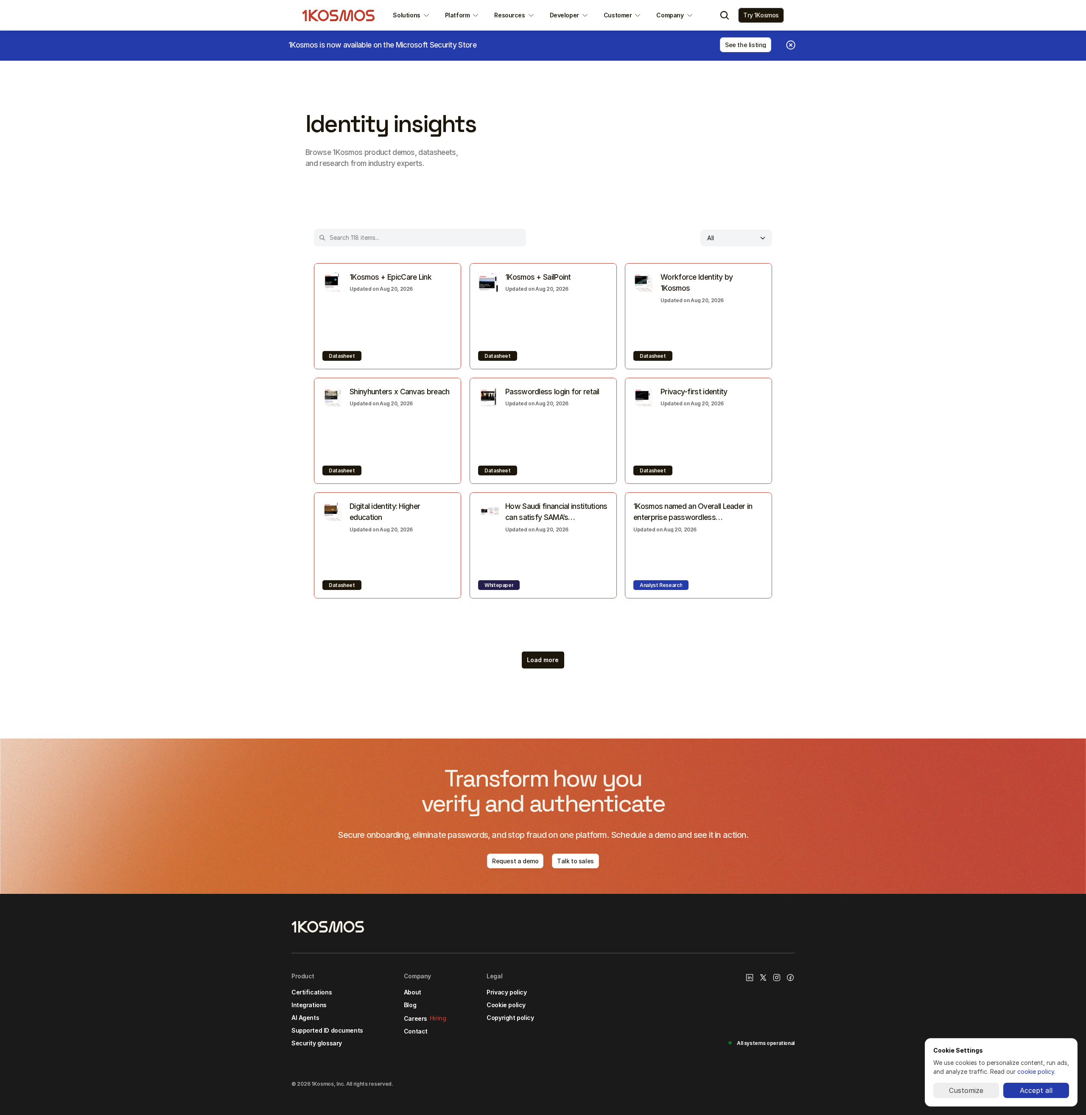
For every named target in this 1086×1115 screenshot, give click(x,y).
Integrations (309, 1004)
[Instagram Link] (777, 977)
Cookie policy (506, 1004)
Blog (410, 1004)
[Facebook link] (790, 977)
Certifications (311, 992)
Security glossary (316, 1043)
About (412, 992)
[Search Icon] (724, 15)
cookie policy (1035, 1071)
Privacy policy (506, 992)
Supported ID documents (327, 1030)
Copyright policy (510, 1017)
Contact (416, 1031)
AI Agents (305, 1017)
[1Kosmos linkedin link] (749, 977)
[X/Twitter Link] (763, 977)
